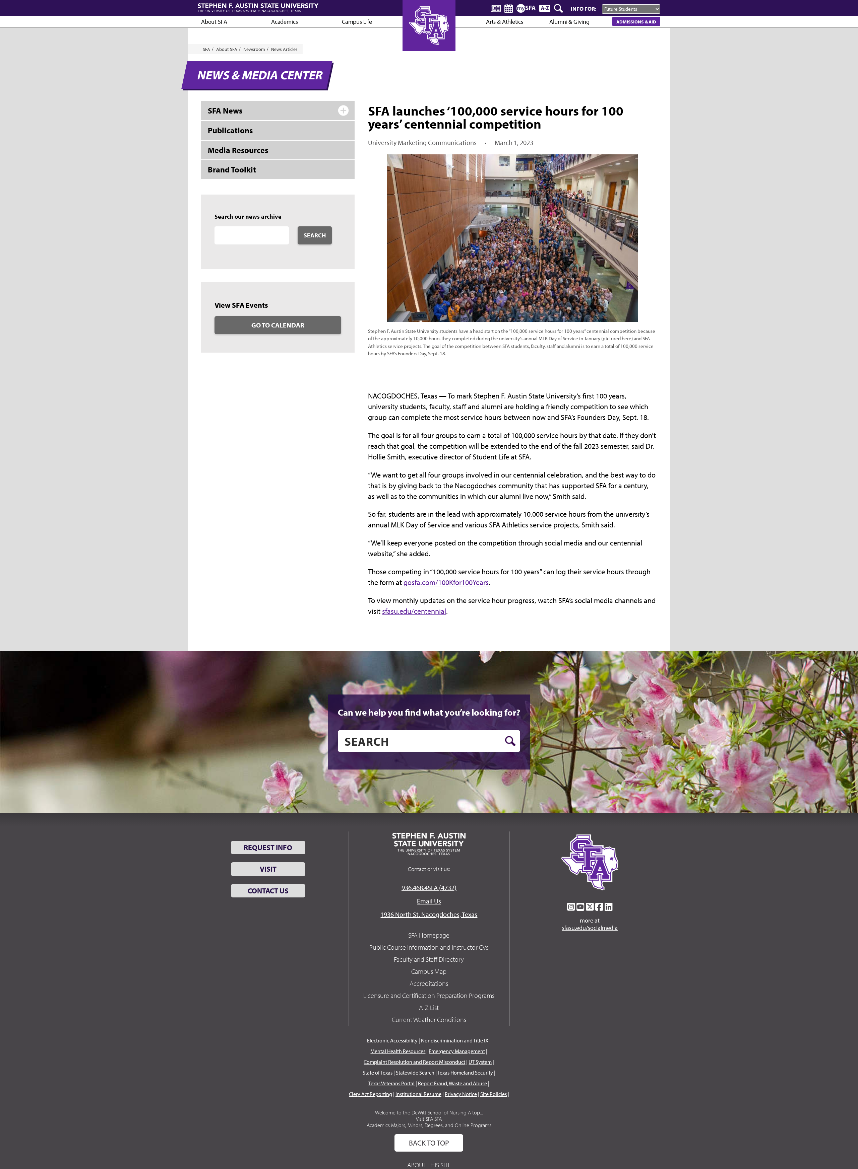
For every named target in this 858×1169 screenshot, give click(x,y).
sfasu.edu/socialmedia (590, 928)
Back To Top (429, 1143)
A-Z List (429, 1007)
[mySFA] (526, 8)
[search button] (510, 741)
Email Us (429, 901)
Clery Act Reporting (370, 1094)
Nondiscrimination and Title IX (454, 1040)
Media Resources (238, 150)
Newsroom (254, 49)
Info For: (583, 8)
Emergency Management (457, 1051)
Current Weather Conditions (429, 1019)
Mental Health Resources (397, 1051)
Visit (268, 869)
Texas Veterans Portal (391, 1083)
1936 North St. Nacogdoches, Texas (428, 914)
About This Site (429, 1165)
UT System (480, 1061)
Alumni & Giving (569, 21)
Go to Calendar (277, 325)
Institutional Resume (418, 1094)
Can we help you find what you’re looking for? (429, 712)
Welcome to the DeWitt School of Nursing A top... (429, 1112)
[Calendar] (508, 8)
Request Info (268, 847)
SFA (206, 49)
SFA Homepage (428, 935)
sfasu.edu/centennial (414, 611)
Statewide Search (415, 1072)
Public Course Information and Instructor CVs (428, 947)
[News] (496, 8)
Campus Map (428, 971)
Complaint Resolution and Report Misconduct (414, 1061)
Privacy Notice (461, 1094)
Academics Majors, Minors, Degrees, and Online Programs (429, 1125)
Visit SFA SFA (429, 1118)
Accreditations (429, 983)
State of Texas (377, 1072)
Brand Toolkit (232, 169)
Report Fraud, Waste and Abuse (452, 1083)
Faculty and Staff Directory (429, 959)
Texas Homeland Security (465, 1072)
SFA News (225, 110)
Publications (230, 130)
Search (315, 235)
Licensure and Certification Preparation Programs (428, 995)
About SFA (214, 21)
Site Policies (493, 1094)
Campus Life (357, 21)
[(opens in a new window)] (571, 906)
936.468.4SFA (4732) (429, 887)
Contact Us (268, 890)
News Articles (284, 49)
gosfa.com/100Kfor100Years (446, 582)
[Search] (559, 8)
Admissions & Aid (636, 21)
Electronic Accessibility (392, 1040)
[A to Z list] (544, 8)
